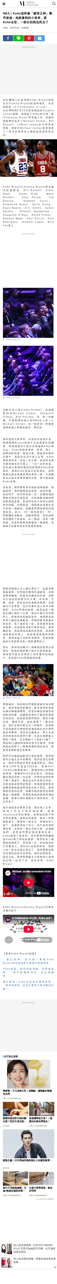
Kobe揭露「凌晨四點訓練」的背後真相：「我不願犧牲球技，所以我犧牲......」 (28, 972)
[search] (53, 3)
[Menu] (4, 4)
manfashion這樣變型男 (28, 3)
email (39, 38)
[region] (28, 70)
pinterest (29, 38)
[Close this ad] (55, 1267)
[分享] (8, 38)
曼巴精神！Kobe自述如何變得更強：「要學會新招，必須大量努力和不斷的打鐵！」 (28, 985)
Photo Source (13, 340)
